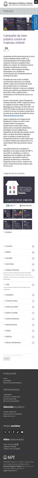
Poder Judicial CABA (10, 444)
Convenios (8, 246)
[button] (6, 358)
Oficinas (8, 330)
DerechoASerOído (11, 324)
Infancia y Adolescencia (12, 342)
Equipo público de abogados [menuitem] (12, 414)
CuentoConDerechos (12, 318)
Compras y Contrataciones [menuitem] (11, 397)
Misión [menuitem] (5, 378)
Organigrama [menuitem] (7, 394)
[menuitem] (19, 247)
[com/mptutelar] (5, 432)
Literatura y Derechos (12, 270)
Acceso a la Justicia (11, 306)
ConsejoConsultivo (11, 300)
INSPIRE (7, 252)
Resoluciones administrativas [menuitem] (12, 383)
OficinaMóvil (9, 294)
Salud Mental (9, 264)
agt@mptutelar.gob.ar (10, 470)
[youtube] (22, 432)
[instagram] (9, 432)
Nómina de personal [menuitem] (9, 399)
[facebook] (13, 432)
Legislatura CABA (8, 446)
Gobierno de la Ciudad (10, 449)
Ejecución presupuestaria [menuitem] (11, 401)
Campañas (8, 232)
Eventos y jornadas (11, 312)
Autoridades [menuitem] (7, 380)
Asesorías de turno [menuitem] (9, 416)
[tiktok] (17, 432)
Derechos (8, 336)
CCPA (7, 284)
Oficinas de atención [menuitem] (9, 412)
